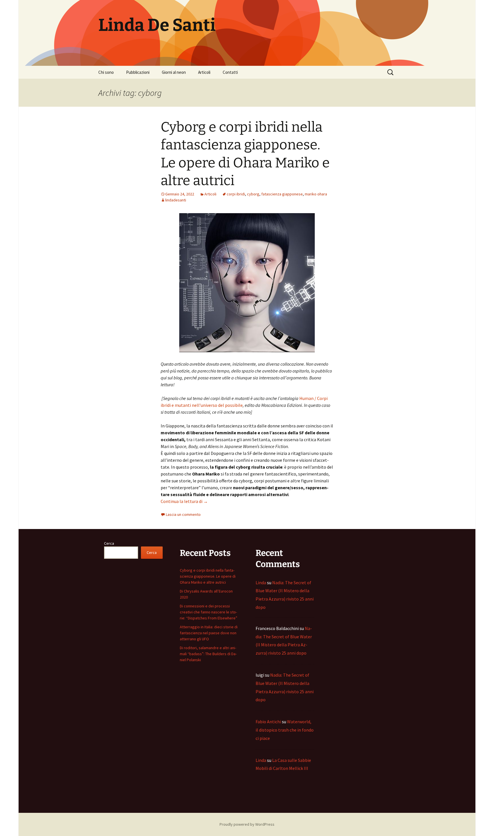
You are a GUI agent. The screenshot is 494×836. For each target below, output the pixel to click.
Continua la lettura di (184, 501)
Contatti (230, 72)
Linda (261, 582)
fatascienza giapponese (282, 194)
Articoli (204, 72)
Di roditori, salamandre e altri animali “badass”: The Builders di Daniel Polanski (208, 653)
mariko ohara (316, 194)
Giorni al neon (174, 72)
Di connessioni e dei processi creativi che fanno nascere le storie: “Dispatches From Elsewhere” (208, 612)
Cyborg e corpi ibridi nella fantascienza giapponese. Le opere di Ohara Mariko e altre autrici (208, 576)
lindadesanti (175, 200)
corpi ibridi (236, 194)
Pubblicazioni (138, 72)
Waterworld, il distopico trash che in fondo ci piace (285, 730)
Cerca (109, 543)
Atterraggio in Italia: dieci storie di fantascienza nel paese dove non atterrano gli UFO (209, 632)
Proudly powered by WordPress (247, 824)
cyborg (253, 194)
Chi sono (106, 72)
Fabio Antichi (268, 721)
